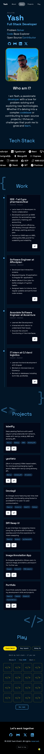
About (14, 4)
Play (39, 4)
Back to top (22, 747)
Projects (30, 4)
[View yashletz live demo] (13, 481)
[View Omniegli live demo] (13, 513)
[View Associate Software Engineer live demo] (34, 339)
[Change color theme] (39, 749)
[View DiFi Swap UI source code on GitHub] (8, 545)
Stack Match (10, 648)
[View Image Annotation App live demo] (13, 575)
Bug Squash (24, 648)
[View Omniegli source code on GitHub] (8, 513)
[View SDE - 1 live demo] (34, 246)
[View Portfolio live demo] (13, 606)
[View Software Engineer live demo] (34, 299)
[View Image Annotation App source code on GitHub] (8, 575)
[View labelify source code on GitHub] (8, 448)
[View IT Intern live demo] (34, 382)
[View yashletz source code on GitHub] (8, 481)
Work (22, 4)
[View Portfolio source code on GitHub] (8, 606)
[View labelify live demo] (13, 448)
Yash (5, 4)
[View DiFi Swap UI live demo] (13, 545)
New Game (22, 707)
